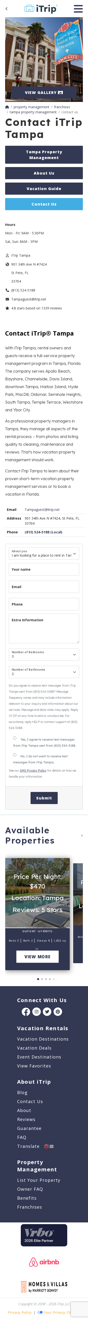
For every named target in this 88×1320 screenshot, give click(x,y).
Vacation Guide (44, 188)
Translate (30, 1146)
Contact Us (44, 204)
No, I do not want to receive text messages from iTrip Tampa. (40, 759)
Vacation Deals (34, 1048)
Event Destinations (39, 1057)
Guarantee (29, 1128)
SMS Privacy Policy (33, 770)
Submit (44, 798)
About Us (44, 173)
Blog (22, 1092)
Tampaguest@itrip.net (42, 509)
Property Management (37, 1165)
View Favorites (34, 1066)
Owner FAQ (30, 1189)
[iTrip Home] (7, 107)
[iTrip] (41, 8)
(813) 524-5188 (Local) (43, 532)
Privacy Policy (20, 1312)
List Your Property (38, 1180)
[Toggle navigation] (78, 9)
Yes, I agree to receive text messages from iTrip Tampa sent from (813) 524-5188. (44, 742)
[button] (10, 912)
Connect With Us (42, 1000)
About (24, 1110)
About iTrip (34, 1081)
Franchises (29, 1207)
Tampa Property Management (44, 154)
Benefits (27, 1198)
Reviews (26, 1119)
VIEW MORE (37, 956)
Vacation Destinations (43, 1039)
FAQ (21, 1137)
